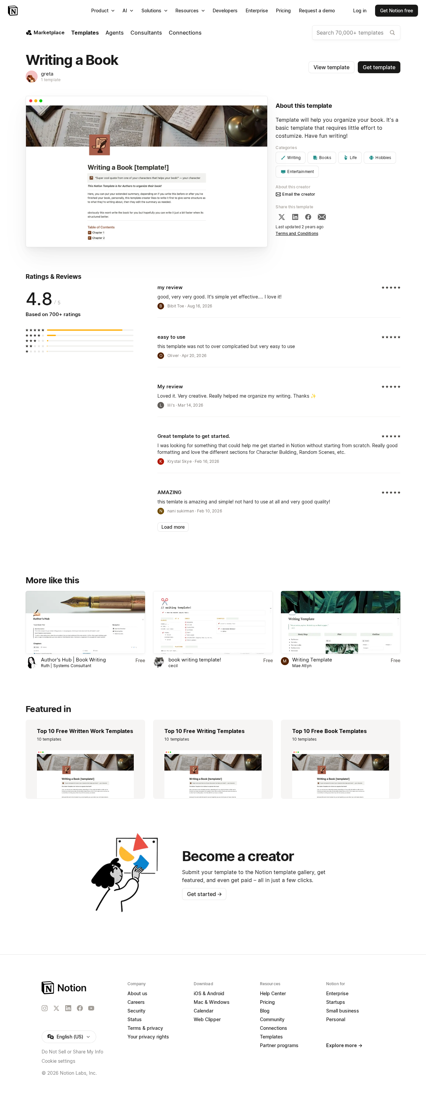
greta (47, 74)
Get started (204, 894)
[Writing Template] (340, 622)
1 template (51, 79)
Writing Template (312, 659)
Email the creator (298, 194)
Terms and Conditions (297, 233)
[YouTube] (91, 1008)
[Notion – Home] (13, 10)
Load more (173, 527)
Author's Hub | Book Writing (73, 659)
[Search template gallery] (392, 32)
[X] (282, 217)
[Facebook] (308, 217)
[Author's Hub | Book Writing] (85, 622)
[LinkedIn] (295, 217)
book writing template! (194, 659)
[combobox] (356, 32)
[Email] (322, 217)
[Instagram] (45, 1008)
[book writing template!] (213, 622)
